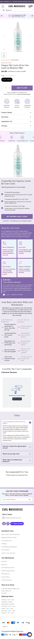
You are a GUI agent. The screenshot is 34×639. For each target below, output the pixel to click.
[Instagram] (8, 523)
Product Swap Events (7, 571)
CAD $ (4, 626)
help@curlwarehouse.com (13, 518)
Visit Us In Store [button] (7, 585)
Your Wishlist (5, 550)
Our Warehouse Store (7, 567)
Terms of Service (6, 580)
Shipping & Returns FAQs (8, 537)
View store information (24, 94)
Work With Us (5, 574)
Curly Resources (6, 540)
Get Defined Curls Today (17, 216)
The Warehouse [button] (7, 558)
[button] (2, 16)
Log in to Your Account (8, 553)
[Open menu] (4, 6)
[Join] (29, 499)
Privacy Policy (5, 577)
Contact (3, 561)
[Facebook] (4, 523)
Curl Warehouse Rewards (9, 547)
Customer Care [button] (7, 531)
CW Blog (3, 543)
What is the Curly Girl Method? (10, 534)
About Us (4, 564)
